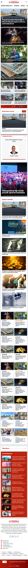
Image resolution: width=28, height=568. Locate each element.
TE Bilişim (17, 566)
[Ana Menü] (1, 2)
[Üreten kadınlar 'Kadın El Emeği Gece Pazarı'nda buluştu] (7, 432)
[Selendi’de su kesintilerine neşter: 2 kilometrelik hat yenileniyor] (7, 416)
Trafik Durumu (6, 542)
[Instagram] (15, 536)
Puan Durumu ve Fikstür (8, 543)
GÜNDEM (16, 5)
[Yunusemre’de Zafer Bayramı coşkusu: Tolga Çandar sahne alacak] (20, 315)
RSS (5, 561)
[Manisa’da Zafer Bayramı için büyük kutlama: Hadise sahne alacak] (7, 315)
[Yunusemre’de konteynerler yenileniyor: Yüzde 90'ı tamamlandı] (20, 416)
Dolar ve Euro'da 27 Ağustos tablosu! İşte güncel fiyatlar (7, 357)
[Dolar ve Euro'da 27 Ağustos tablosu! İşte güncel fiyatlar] (7, 349)
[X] (13, 536)
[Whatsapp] (18, 536)
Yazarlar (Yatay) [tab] (7, 136)
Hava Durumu (6, 540)
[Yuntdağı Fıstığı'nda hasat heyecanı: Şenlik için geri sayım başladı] (20, 432)
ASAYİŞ (3, 552)
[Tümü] (25, 448)
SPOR (3, 555)
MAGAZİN (4, 553)
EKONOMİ (4, 337)
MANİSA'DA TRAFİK (13, 553)
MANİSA (4, 128)
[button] (2, 18)
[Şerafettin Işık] (14, 149)
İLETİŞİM (25, 555)
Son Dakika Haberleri (7, 546)
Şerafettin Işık (14, 155)
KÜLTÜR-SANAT (19, 320)
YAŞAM (3, 437)
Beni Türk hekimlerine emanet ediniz (14, 140)
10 (25, 195)
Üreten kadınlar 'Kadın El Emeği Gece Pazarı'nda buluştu (7, 440)
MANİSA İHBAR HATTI (6, 5)
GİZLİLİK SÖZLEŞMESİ (16, 555)
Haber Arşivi (5, 548)
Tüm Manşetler (6, 545)
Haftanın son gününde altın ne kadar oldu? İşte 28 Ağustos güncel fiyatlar (20, 341)
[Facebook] (10, 536)
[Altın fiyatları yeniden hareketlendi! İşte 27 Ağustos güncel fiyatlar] (20, 349)
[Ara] (26, 2)
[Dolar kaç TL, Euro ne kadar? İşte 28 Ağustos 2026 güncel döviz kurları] (7, 332)
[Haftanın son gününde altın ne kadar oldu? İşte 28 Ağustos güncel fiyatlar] (20, 332)
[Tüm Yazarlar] (25, 136)
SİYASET (23, 5)
